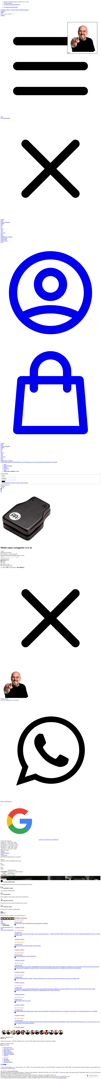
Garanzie (6, 1055)
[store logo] (15, 9)
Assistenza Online (93, 1075)
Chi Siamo (6, 4)
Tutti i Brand (6, 1060)
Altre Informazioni (5, 853)
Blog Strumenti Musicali (14, 4)
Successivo (23, 918)
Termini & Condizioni (9, 1049)
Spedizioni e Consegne (9, 1054)
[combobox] (7, 14)
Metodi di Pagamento (9, 1053)
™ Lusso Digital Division (12, 1071)
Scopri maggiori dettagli (61, 1077)
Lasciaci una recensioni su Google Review (49, 839)
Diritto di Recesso (8, 1051)
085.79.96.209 (8, 3)
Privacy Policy (7, 1050)
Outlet (2, 12)
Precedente (17, 918)
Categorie (3, 11)
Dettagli (2, 851)
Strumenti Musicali (8, 1062)
